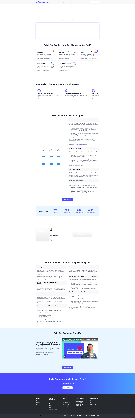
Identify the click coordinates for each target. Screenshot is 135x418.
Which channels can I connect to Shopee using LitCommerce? (48, 305)
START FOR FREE (67, 251)
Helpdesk (91, 406)
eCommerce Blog (93, 400)
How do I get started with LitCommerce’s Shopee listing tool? (80, 267)
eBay (50, 405)
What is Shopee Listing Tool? (42, 267)
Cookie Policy (65, 407)
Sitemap (91, 402)
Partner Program (39, 406)
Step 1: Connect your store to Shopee (76, 120)
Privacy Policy (65, 400)
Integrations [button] (64, 2)
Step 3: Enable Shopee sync (74, 169)
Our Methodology (93, 404)
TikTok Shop (51, 402)
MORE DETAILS (67, 248)
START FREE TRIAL (67, 19)
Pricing (70, 2)
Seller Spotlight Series (40, 407)
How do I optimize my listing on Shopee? (77, 291)
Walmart (51, 407)
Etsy (50, 403)
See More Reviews (67, 367)
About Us (37, 400)
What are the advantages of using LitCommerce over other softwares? (82, 276)
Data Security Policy (66, 406)
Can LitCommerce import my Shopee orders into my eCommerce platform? (49, 283)
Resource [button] (75, 2)
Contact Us (38, 402)
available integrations (79, 144)
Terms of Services (66, 402)
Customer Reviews (39, 404)
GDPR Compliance (66, 404)
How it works (57, 2)
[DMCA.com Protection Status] (96, 415)
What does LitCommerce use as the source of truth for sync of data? (50, 294)
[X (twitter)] (40, 415)
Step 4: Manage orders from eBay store (76, 180)
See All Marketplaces (53, 409)
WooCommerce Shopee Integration (50, 277)
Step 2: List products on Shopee (75, 148)
